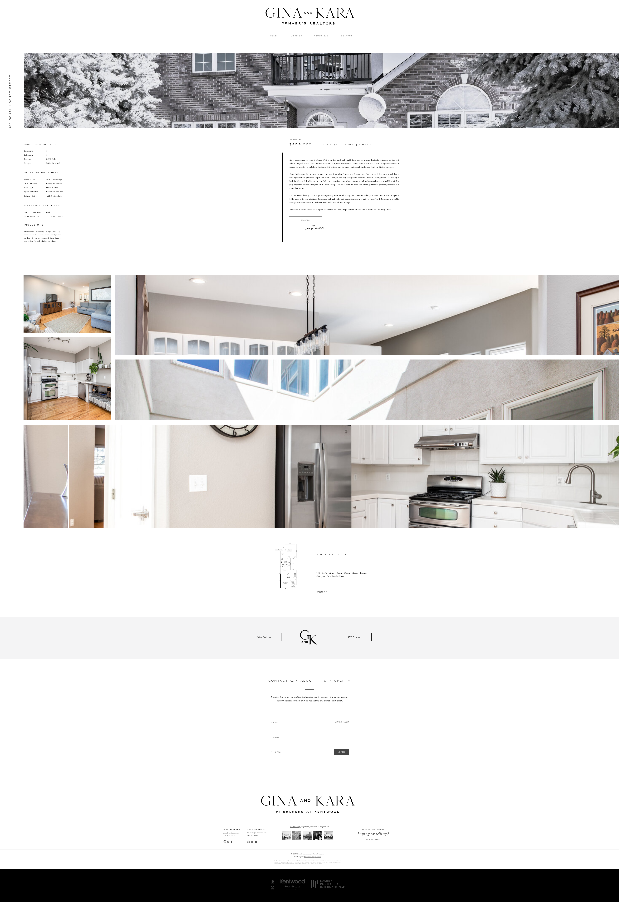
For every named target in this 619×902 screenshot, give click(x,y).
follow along (295, 827)
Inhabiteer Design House (312, 857)
